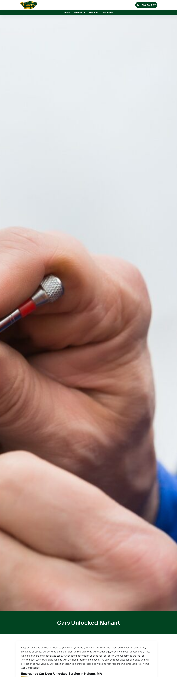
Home (67, 12)
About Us (93, 12)
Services (78, 12)
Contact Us (107, 12)
